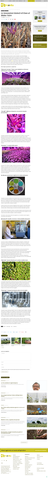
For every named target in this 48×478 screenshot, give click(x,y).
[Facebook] (2, 460)
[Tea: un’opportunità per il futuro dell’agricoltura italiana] (37, 399)
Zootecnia (14, 463)
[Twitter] (9, 460)
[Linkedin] (6, 460)
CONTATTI (38, 457)
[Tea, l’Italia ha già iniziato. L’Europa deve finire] (16, 341)
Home (2, 9)
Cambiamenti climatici (16, 467)
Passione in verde (27, 470)
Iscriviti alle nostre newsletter (40, 450)
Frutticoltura (27, 463)
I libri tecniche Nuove (40, 464)
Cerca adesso (39, 30)
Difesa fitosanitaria (16, 457)
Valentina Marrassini (4, 412)
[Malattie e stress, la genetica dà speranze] (5, 341)
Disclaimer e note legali (40, 468)
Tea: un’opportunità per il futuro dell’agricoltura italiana (11, 396)
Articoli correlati (4, 335)
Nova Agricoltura (27, 467)
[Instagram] (4, 460)
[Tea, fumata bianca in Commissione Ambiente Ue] (26, 341)
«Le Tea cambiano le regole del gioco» (9, 383)
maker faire (14, 326)
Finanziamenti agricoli (16, 456)
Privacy (38, 469)
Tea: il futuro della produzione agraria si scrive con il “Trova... (12, 408)
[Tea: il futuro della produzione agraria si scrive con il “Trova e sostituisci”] (37, 412)
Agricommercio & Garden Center (30, 457)
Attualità (2, 405)
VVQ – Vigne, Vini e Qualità (29, 473)
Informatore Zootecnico (28, 464)
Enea (12, 60)
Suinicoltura (27, 471)
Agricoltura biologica (16, 464)
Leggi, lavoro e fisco (16, 459)
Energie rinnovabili (19, 463)
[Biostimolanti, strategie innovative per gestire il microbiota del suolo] (37, 437)
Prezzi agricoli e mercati (16, 460)
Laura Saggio (3, 17)
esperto (40, 45)
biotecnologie (8, 326)
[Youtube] (2, 463)
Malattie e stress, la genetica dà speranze (10, 419)
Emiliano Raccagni (4, 386)
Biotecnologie (5, 9)
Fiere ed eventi (6, 10)
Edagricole (26, 456)
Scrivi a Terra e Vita (40, 456)
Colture (21, 459)
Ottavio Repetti (3, 425)
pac (40, 38)
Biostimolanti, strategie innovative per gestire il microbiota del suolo (11, 432)
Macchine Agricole (28, 466)
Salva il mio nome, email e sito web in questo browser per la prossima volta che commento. (16, 369)
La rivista (38, 459)
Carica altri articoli (23, 442)
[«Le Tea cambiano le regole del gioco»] (37, 387)
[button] (45, 1)
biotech (4, 326)
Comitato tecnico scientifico (29, 474)
